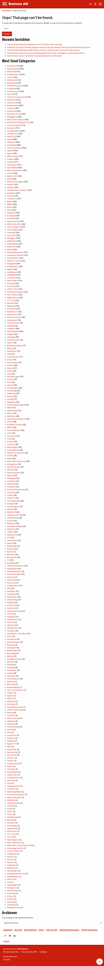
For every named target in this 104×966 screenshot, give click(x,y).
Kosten (10, 859)
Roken (10, 766)
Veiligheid (11, 275)
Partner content (14, 317)
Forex (9, 613)
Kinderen (11, 724)
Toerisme (11, 277)
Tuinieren (11, 789)
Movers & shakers (14, 170)
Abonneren (7, 930)
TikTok (10, 455)
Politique (11, 769)
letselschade (12, 890)
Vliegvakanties (13, 786)
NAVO (9, 204)
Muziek (10, 303)
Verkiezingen (12, 388)
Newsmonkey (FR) (29, 951)
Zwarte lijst (12, 774)
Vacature (11, 630)
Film (9, 382)
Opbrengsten (13, 839)
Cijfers (10, 342)
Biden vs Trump (13, 260)
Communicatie (13, 678)
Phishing (11, 667)
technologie (12, 229)
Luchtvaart (12, 164)
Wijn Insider (12, 280)
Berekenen (11, 557)
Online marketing (15, 709)
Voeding (10, 325)
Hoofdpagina (6, 10)
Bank (9, 179)
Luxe (9, 373)
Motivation (12, 831)
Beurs (9, 201)
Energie (10, 88)
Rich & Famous (13, 467)
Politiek (10, 71)
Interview (11, 492)
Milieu (9, 348)
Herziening (12, 825)
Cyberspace (12, 320)
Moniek (10, 820)
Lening (10, 399)
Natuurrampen (13, 472)
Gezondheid (12, 167)
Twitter (10, 532)
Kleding (10, 602)
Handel (10, 162)
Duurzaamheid (13, 331)
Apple (9, 269)
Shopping (11, 478)
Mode (9, 407)
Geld (9, 354)
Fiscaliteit (11, 639)
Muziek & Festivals (15, 707)
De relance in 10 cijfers (16, 633)
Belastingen (12, 447)
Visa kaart (11, 676)
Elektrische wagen (15, 181)
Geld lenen (11, 351)
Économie (11, 436)
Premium (11, 308)
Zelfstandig (12, 599)
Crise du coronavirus (15, 794)
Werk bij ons (51, 930)
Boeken (10, 656)
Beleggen (11, 116)
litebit (10, 729)
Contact (6, 959)
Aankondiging (13, 687)
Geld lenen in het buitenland (19, 845)
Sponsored (11, 580)
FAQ (9, 588)
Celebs (10, 495)
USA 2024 (11, 800)
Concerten (11, 735)
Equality (10, 740)
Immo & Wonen (14, 430)
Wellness (11, 868)
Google (10, 334)
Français (6, 941)
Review (10, 712)
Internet (11, 444)
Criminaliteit (12, 258)
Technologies (13, 506)
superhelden (12, 885)
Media (9, 249)
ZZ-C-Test (11, 834)
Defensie (11, 80)
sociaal (10, 622)
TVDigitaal (11, 854)
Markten (10, 99)
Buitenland (12, 68)
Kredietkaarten (13, 571)
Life (8, 537)
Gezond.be (11, 749)
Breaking (11, 563)
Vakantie (11, 483)
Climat (10, 896)
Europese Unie (13, 114)
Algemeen (11, 241)
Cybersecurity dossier (16, 419)
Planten (10, 806)
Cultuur (10, 365)
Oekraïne (11, 102)
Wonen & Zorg (13, 718)
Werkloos (11, 416)
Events (41, 930)
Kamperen (11, 887)
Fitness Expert (13, 851)
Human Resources (15, 252)
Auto (9, 94)
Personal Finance (14, 85)
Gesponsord (12, 534)
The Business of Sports (17, 190)
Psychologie (12, 772)
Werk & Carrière (14, 224)
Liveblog (11, 232)
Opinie (10, 150)
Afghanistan (12, 297)
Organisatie (12, 828)
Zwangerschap (13, 803)
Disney (10, 664)
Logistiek (11, 594)
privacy (10, 520)
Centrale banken (14, 147)
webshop (11, 721)
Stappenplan (12, 585)
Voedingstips (12, 876)
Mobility (10, 136)
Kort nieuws (12, 294)
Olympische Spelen (15, 565)
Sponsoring (12, 752)
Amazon (10, 582)
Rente (9, 543)
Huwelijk (11, 616)
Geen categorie (13, 226)
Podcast (10, 758)
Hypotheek (12, 568)
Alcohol (10, 469)
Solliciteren (12, 619)
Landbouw (11, 272)
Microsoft (11, 684)
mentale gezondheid (16, 404)
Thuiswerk (11, 647)
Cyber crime (12, 289)
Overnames (12, 540)
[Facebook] (5, 935)
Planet (10, 379)
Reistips (10, 681)
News (9, 458)
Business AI (12, 311)
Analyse (10, 187)
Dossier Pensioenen (15, 489)
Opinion (10, 625)
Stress (10, 814)
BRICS (9, 427)
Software (11, 701)
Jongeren (11, 328)
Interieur (11, 822)
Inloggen (18, 930)
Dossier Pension (14, 797)
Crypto (10, 108)
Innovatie (11, 235)
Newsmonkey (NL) (11, 951)
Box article (11, 755)
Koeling (10, 902)
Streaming (11, 390)
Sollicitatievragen (15, 292)
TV (8, 560)
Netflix (10, 509)
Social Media (12, 244)
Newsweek (11, 145)
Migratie (10, 306)
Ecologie (11, 215)
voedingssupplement (16, 873)
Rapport (10, 645)
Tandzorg (11, 904)
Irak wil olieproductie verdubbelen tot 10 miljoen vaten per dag (34, 44)
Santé (9, 808)
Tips (9, 438)
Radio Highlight (14, 791)
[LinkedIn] (14, 935)
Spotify (10, 673)
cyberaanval (12, 410)
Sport (9, 153)
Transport (11, 198)
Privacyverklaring (89, 930)
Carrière (10, 218)
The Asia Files (13, 125)
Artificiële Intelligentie (17, 122)
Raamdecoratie (13, 907)
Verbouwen (12, 670)
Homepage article (15, 848)
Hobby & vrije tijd (14, 515)
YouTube (10, 608)
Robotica (11, 529)
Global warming (14, 611)
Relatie (10, 899)
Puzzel (10, 195)
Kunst (9, 551)
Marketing (11, 546)
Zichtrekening (13, 726)
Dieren (10, 413)
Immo (9, 359)
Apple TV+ (11, 743)
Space (9, 139)
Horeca (10, 577)
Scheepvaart (12, 266)
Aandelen (11, 193)
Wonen (10, 396)
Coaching (11, 893)
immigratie (12, 464)
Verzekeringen (13, 376)
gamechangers (13, 642)
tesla (9, 433)
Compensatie (13, 763)
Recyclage (11, 653)
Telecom (11, 498)
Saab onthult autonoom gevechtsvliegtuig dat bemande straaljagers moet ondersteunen (46, 53)
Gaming (10, 283)
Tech (9, 77)
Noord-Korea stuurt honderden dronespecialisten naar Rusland (34, 55)
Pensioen (11, 486)
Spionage (11, 337)
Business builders (14, 345)
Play (9, 732)
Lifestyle (11, 142)
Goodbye (43, 951)
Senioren (11, 780)
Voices (10, 421)
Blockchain (12, 597)
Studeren (11, 738)
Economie (11, 66)
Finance (10, 159)
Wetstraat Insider (14, 119)
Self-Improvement (15, 690)
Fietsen (10, 760)
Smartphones (13, 450)
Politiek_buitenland (16, 97)
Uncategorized (13, 501)
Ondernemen (13, 74)
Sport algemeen (14, 842)
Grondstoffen (13, 131)
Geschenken (12, 870)
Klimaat (10, 111)
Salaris (10, 698)
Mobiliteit (11, 512)
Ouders (10, 692)
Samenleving (12, 517)
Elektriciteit (12, 314)
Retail (9, 371)
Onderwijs (11, 393)
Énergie (10, 503)
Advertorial (12, 176)
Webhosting (12, 817)
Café (9, 783)
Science (10, 441)
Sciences (10, 286)
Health (10, 184)
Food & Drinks (13, 323)
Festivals (11, 704)
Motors (10, 879)
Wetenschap (12, 156)
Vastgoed (11, 263)
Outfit (10, 811)
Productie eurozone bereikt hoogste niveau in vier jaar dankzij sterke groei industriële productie (48, 47)
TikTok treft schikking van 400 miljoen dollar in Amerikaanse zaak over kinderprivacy (43, 50)
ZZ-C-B (10, 837)
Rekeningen (12, 650)
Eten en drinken (14, 574)
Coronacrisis (12, 91)
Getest (10, 695)
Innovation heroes (15, 255)
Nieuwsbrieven (30, 930)
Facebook (11, 481)
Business (11, 83)
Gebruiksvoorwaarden (69, 930)
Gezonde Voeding (14, 526)
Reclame (11, 661)
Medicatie (11, 523)
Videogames (12, 628)
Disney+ (10, 856)
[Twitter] (10, 935)
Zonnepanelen (13, 777)
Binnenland (12, 105)
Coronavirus (12, 362)
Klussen (10, 862)
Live (9, 882)
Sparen (10, 385)
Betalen (10, 549)
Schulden (11, 591)
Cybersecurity (13, 221)
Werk (9, 207)
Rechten (10, 554)
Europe (10, 128)
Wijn (9, 746)
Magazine (11, 402)
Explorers (11, 246)
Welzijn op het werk (15, 452)
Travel (10, 173)
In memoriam (13, 356)
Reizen (10, 368)
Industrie (11, 212)
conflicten (11, 133)
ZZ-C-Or (10, 300)
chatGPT (11, 715)
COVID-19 (11, 605)
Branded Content (14, 424)
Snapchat (11, 865)
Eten (9, 636)
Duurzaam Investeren (16, 461)
